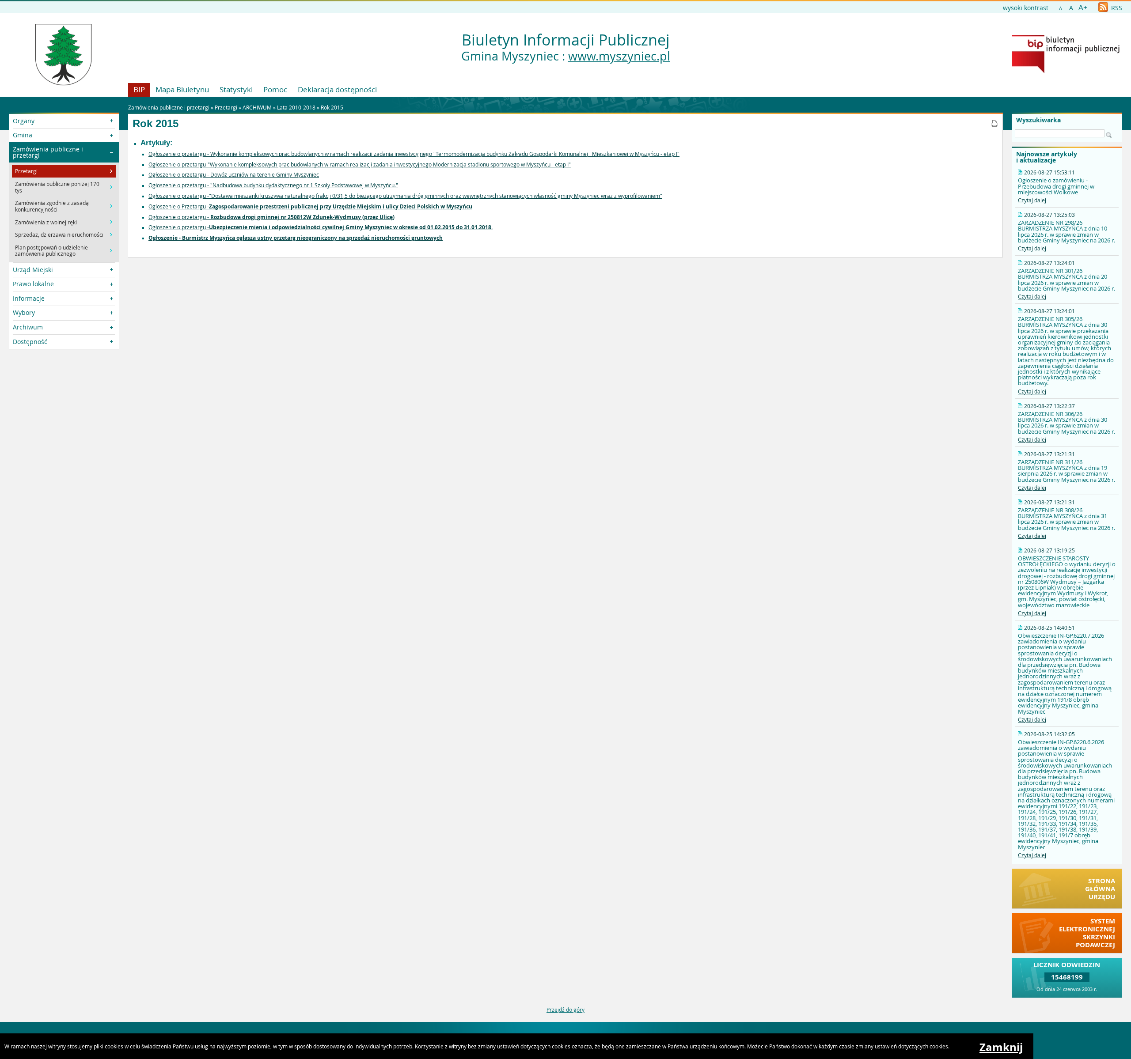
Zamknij (1001, 1047)
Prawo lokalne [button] (33, 284)
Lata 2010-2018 (296, 107)
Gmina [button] (22, 135)
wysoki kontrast (1025, 8)
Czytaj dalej (1032, 200)
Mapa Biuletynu (182, 89)
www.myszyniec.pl (619, 56)
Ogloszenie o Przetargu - (310, 206)
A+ (1083, 7)
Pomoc (275, 89)
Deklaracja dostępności (337, 89)
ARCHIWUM (257, 107)
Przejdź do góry (565, 1009)
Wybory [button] (24, 312)
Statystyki (236, 89)
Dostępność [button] (30, 341)
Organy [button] (23, 121)
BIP (139, 89)
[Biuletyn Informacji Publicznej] (1066, 71)
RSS (1115, 8)
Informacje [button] (29, 298)
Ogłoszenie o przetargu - (271, 216)
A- (1061, 8)
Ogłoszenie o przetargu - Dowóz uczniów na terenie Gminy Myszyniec (233, 174)
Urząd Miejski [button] (33, 269)
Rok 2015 (332, 107)
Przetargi (226, 107)
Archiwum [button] (28, 327)
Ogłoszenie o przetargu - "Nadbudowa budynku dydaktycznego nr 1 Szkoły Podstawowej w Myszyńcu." (273, 185)
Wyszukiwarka (1038, 120)
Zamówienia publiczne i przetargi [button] (48, 152)
